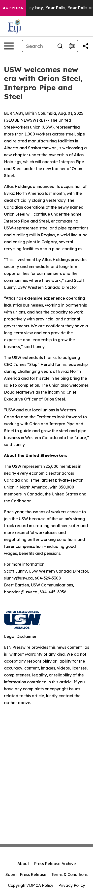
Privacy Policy (71, 885)
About (23, 863)
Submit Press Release (25, 874)
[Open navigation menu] (9, 46)
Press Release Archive (55, 863)
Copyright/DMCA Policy (30, 885)
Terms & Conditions (69, 874)
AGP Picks (13, 8)
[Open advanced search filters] (72, 46)
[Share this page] (85, 46)
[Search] (60, 46)
